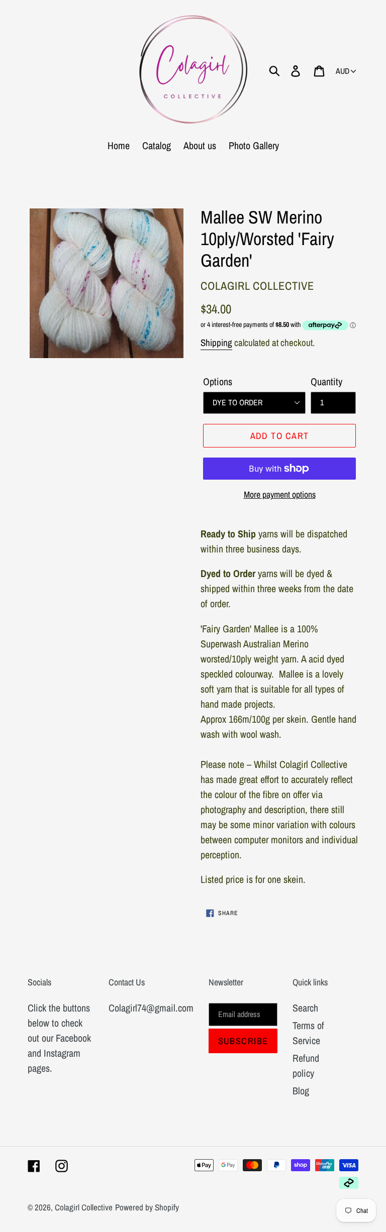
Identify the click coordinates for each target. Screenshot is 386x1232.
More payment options (280, 494)
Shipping (216, 342)
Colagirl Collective (84, 1207)
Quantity (326, 381)
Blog (301, 1090)
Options (217, 381)
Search (305, 1008)
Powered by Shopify (147, 1207)
